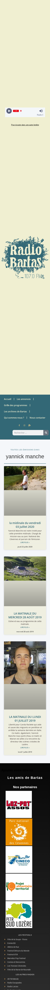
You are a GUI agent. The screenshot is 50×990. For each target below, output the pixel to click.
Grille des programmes (15, 405)
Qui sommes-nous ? (14, 417)
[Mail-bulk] (29, 425)
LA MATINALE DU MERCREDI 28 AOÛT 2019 (25, 615)
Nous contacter (37, 417)
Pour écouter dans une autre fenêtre (25, 125)
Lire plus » (25, 542)
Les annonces (24, 399)
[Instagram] (24, 425)
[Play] (9, 110)
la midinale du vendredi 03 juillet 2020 (25, 525)
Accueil (7, 399)
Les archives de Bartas (15, 411)
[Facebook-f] (19, 425)
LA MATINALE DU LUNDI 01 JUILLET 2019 (25, 718)
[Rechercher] (46, 432)
